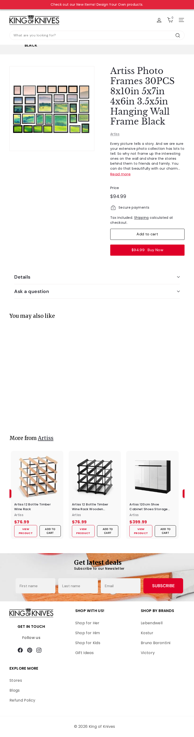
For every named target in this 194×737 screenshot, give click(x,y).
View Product (27, 415)
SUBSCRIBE (163, 586)
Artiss (114, 134)
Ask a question (31, 291)
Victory (148, 652)
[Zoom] (52, 108)
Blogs (14, 690)
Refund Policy (22, 700)
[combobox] (97, 35)
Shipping (141, 217)
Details (22, 277)
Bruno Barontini (155, 643)
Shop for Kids (88, 643)
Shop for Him (87, 633)
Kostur (147, 633)
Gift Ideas (84, 652)
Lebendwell (152, 623)
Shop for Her (87, 623)
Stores (15, 680)
